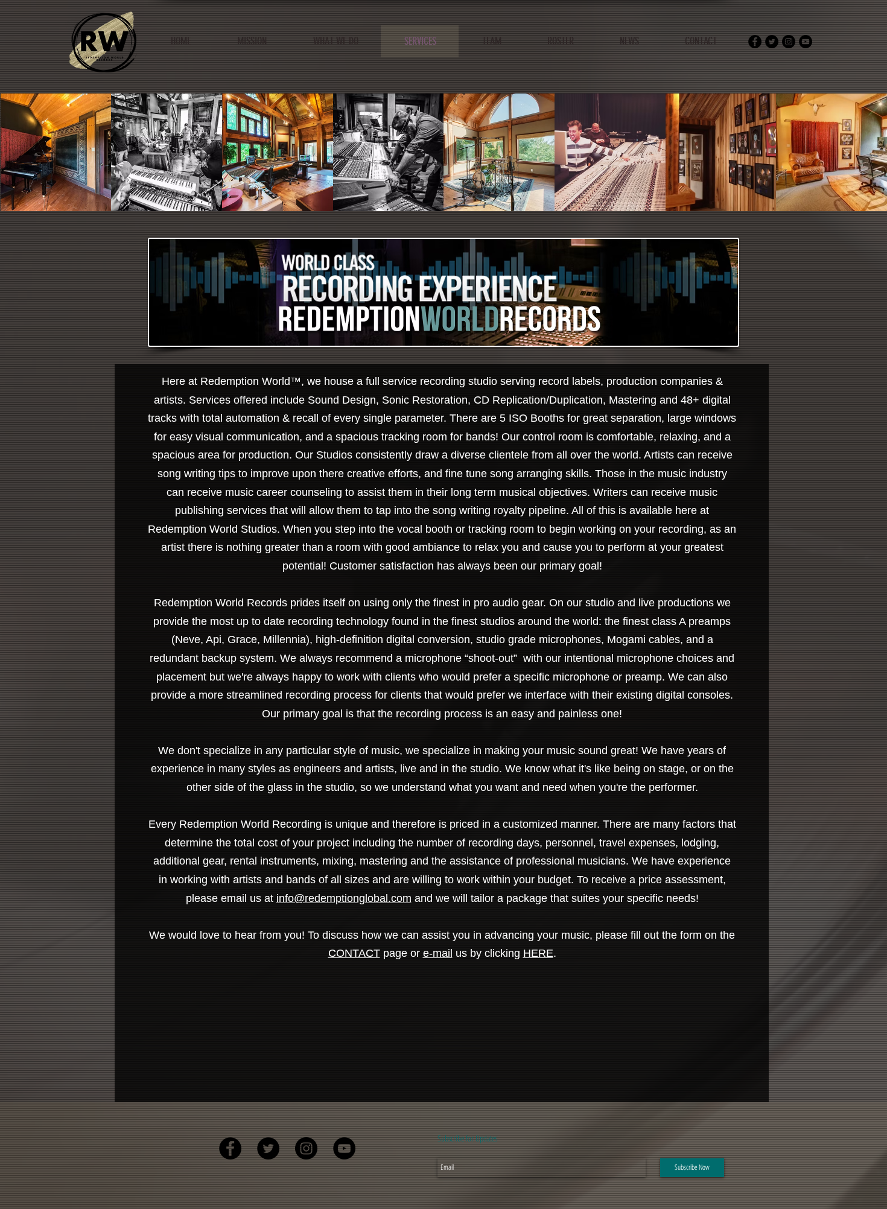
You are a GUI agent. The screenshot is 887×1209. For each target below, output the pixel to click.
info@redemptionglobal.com (344, 898)
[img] (56, 152)
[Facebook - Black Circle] (754, 41)
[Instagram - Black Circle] (788, 41)
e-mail (438, 953)
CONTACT (354, 953)
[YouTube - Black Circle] (805, 41)
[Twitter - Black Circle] (771, 41)
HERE (538, 953)
